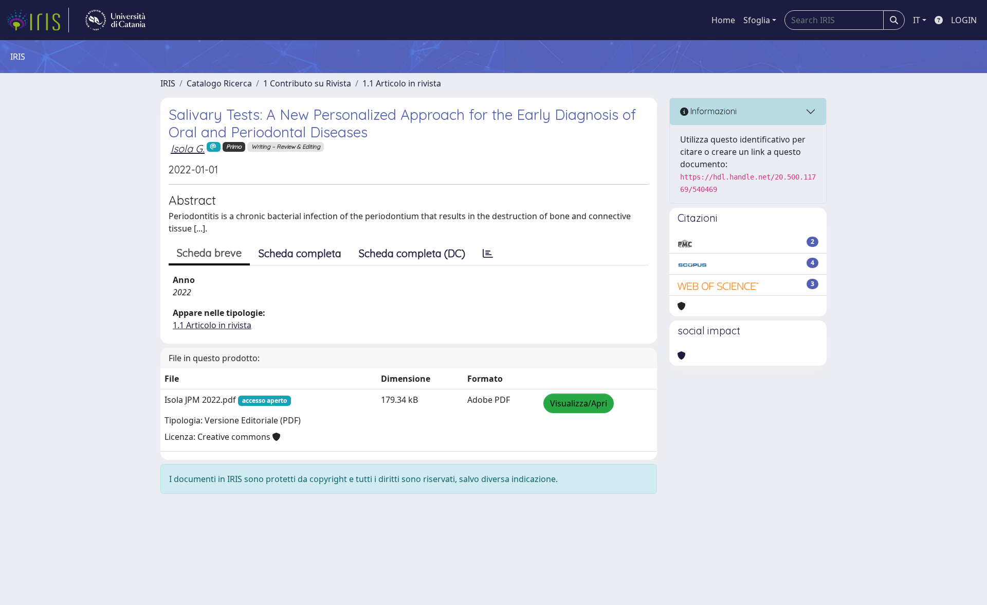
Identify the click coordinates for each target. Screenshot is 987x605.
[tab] (488, 253)
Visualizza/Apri (578, 403)
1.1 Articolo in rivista (401, 83)
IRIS (167, 83)
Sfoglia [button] (756, 20)
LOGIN (964, 20)
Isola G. (188, 148)
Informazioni (712, 111)
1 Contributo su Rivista (307, 83)
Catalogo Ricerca (219, 83)
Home (723, 20)
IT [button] (916, 20)
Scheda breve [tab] (209, 252)
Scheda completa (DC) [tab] (412, 253)
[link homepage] (37, 20)
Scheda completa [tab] (300, 253)
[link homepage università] (115, 20)
